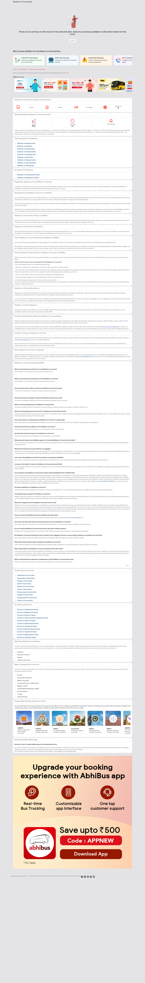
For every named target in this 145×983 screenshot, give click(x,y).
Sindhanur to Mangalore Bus (26, 160)
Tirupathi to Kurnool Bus (25, 595)
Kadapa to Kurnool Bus (24, 581)
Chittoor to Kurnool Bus (25, 600)
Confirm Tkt (23, 876)
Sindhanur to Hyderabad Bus (26, 151)
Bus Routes (22, 69)
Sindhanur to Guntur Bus (25, 157)
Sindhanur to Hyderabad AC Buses (28, 174)
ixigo (18, 876)
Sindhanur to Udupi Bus (24, 146)
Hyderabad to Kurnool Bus (26, 575)
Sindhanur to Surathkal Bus (26, 149)
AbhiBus (13, 876)
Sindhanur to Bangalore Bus (26, 143)
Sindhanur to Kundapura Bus (26, 154)
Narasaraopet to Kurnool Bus (26, 592)
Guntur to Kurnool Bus (24, 589)
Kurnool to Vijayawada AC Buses (27, 623)
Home (15, 69)
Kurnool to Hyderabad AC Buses (27, 609)
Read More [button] (66, 73)
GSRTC (91, 729)
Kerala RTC (75, 729)
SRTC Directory (75, 708)
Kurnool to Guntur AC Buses (26, 615)
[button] (29, 107)
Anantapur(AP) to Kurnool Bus (27, 597)
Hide (127, 565)
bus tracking (76, 517)
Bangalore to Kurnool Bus (25, 586)
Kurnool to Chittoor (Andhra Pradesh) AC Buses (32, 618)
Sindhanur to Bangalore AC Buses (28, 177)
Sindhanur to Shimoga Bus (25, 165)
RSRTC (109, 729)
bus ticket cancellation (108, 481)
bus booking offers (110, 327)
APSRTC (20, 728)
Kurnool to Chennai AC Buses (26, 637)
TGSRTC (38, 729)
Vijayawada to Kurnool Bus (26, 578)
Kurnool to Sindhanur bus (85, 356)
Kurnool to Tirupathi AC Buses (27, 626)
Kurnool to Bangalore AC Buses (27, 612)
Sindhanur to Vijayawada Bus (26, 162)
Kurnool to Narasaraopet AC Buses (28, 629)
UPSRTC (127, 728)
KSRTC (55, 729)
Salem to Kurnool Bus (24, 583)
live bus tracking (22, 340)
